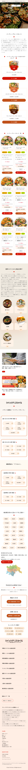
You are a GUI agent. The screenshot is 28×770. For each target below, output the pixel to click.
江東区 (21, 543)
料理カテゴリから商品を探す (9, 648)
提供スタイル (16, 21)
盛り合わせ (11, 634)
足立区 (11, 547)
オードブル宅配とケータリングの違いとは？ (10, 723)
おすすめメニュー (20, 628)
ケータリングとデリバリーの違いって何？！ (10, 717)
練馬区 (4, 547)
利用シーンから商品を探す (8, 653)
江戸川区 (21, 535)
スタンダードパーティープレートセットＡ (14, 94)
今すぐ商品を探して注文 (14, 601)
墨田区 (6, 543)
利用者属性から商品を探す (8, 658)
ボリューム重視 (10, 631)
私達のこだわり (5, 733)
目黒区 (7, 539)
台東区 (21, 527)
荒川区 (6, 527)
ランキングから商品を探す (8, 668)
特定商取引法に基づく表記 (6, 746)
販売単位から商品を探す (8, 688)
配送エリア (4, 735)
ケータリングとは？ (6, 725)
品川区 (13, 535)
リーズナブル (20, 631)
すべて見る (7, 161)
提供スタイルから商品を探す (9, 673)
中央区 (14, 527)
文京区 (7, 531)
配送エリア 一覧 (6, 696)
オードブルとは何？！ (6, 719)
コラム (3, 740)
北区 (21, 539)
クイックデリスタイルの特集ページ (10, 707)
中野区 (6, 535)
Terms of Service (7, 764)
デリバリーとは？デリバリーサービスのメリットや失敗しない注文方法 (13, 721)
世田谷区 (21, 519)
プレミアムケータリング (6, 759)
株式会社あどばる (5, 741)
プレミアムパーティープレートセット (14, 116)
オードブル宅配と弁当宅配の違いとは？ (18, 725)
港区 (14, 531)
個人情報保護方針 (5, 745)
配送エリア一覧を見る (6, 561)
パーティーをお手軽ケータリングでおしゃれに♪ (11, 715)
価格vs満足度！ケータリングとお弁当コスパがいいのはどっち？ (13, 711)
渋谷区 (13, 519)
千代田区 (7, 523)
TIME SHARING (5, 754)
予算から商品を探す (7, 678)
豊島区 (14, 539)
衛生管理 (3, 736)
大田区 (14, 523)
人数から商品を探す (7, 683)
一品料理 (19, 634)
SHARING (4, 755)
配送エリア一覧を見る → (7, 700)
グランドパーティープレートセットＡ (14, 72)
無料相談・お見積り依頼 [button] (14, 615)
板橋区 (21, 523)
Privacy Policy (23, 763)
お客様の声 (4, 738)
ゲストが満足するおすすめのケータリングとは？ (11, 713)
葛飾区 (20, 531)
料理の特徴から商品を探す (8, 663)
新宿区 (6, 519)
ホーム (8, 21)
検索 (16, 5)
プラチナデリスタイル (6, 757)
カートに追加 (14, 78)
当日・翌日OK (9, 628)
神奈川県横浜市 (21, 547)
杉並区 (14, 543)
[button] (22, 5)
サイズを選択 (14, 100)
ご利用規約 (4, 743)
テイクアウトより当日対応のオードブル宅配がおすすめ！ (12, 710)
